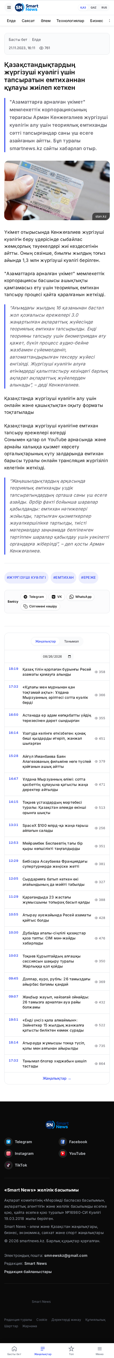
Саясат (28, 20)
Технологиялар (70, 20)
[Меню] (9, 7)
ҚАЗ (83, 7)
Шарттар (11, 1326)
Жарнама (29, 1326)
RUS (104, 7)
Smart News (35, 1263)
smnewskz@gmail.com (65, 1255)
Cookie (41, 1320)
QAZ (94, 7)
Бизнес (96, 20)
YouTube (77, 1153)
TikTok (21, 1165)
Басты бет (18, 39)
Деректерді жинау (66, 1320)
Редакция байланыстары (28, 1271)
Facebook (78, 1141)
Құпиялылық (95, 1320)
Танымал (71, 641)
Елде (11, 20)
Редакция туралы (18, 1320)
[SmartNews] (26, 7)
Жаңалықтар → (57, 1078)
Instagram (24, 1153)
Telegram (23, 1141)
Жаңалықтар (45, 641)
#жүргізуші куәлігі (26, 577)
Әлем (46, 20)
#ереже (88, 577)
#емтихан (63, 577)
